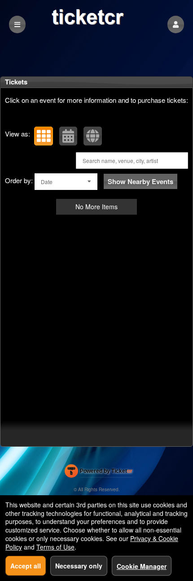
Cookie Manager (142, 566)
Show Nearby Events (140, 181)
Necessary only (78, 565)
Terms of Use (55, 546)
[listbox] (66, 181)
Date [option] (47, 181)
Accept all (25, 565)
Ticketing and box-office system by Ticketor (98, 473)
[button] (175, 24)
